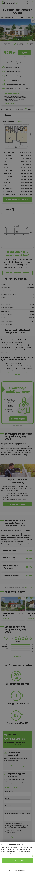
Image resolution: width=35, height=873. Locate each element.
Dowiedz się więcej (27, 856)
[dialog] (17, 436)
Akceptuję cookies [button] (17, 860)
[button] (17, 870)
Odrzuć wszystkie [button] (17, 866)
